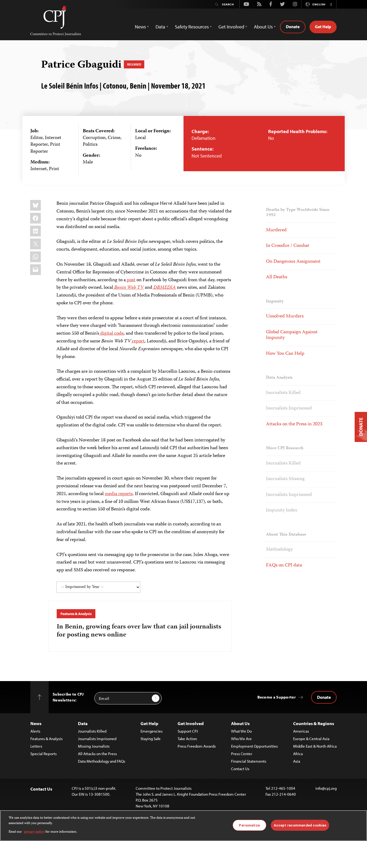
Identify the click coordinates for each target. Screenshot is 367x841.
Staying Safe (151, 738)
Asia (296, 761)
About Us (240, 723)
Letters (36, 746)
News (35, 723)
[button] (331, 4)
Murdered (276, 230)
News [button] (140, 27)
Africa (298, 753)
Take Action (187, 738)
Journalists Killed (283, 393)
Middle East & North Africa (315, 746)
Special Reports (43, 753)
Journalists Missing (285, 479)
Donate (293, 26)
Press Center (241, 753)
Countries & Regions (313, 723)
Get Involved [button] (231, 27)
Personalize (249, 825)
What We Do (241, 731)
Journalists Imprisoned (289, 408)
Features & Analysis (75, 613)
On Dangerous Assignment (293, 262)
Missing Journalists (94, 746)
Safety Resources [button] (192, 27)
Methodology (279, 550)
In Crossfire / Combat (287, 246)
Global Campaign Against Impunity (292, 335)
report (138, 341)
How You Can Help (285, 354)
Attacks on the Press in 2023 (294, 424)
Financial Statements (248, 761)
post (130, 280)
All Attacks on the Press (97, 753)
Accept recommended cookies (300, 825)
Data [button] (160, 27)
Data (83, 723)
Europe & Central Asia (311, 738)
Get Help (323, 26)
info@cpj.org (326, 788)
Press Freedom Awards (197, 746)
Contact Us (240, 768)
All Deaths (276, 277)
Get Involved (191, 723)
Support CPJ (188, 731)
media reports (119, 494)
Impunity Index (281, 510)
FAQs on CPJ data (284, 565)
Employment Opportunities (254, 746)
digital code (111, 334)
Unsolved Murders (285, 316)
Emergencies (152, 731)
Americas (301, 731)
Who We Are (241, 738)
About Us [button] (263, 27)
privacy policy (34, 832)
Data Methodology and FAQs (101, 761)
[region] (183, 825)
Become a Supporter (276, 697)
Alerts (35, 731)
